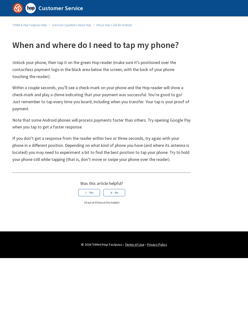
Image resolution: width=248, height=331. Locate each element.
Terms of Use (134, 244)
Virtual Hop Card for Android (114, 25)
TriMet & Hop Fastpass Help (29, 25)
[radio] (89, 192)
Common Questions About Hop (71, 25)
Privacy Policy (157, 244)
